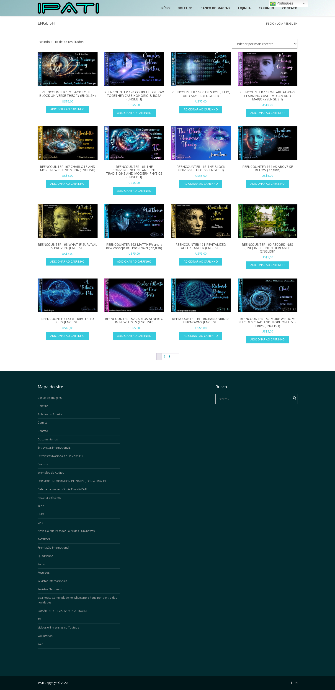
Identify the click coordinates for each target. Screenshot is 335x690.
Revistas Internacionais (52, 581)
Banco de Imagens (50, 398)
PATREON (44, 539)
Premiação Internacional (53, 547)
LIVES (41, 514)
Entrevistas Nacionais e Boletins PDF (61, 456)
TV (39, 619)
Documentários (48, 439)
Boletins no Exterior (50, 414)
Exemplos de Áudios (51, 473)
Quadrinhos (45, 556)
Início (270, 23)
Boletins (43, 406)
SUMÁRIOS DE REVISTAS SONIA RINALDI (62, 611)
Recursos (43, 573)
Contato (43, 431)
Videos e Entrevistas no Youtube (58, 627)
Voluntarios (45, 636)
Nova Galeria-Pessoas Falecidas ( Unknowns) (66, 531)
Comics (42, 422)
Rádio (41, 564)
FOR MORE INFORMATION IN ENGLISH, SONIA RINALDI (72, 481)
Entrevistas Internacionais (54, 448)
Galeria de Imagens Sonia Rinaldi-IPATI (62, 489)
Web (41, 644)
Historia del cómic (49, 498)
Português (284, 3)
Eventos (43, 464)
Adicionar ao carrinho (67, 109)
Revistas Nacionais (50, 589)
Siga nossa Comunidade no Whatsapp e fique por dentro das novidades (77, 600)
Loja (280, 23)
